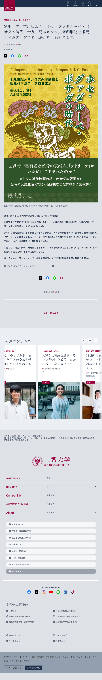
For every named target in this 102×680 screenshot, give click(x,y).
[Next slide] (96, 340)
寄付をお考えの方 (19, 564)
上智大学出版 (10, 44)
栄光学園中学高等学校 (18, 616)
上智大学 (13, 611)
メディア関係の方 (19, 551)
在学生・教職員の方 (20, 531)
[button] (42, 351)
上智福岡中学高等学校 (65, 622)
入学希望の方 (17, 524)
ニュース (17, 20)
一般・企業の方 (18, 558)
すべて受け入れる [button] (34, 667)
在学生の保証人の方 (20, 537)
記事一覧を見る (51, 312)
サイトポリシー (15, 641)
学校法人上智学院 (16, 604)
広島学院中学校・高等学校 (20, 622)
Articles (7, 20)
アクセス (75, 5)
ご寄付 (83, 5)
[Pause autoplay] (89, 340)
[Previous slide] (83, 340)
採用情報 (59, 641)
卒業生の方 (16, 544)
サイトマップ (61, 635)
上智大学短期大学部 (64, 611)
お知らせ (26, 20)
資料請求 (15, 571)
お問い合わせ (14, 635)
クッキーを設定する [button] (13, 667)
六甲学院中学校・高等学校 (67, 616)
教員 (18, 44)
